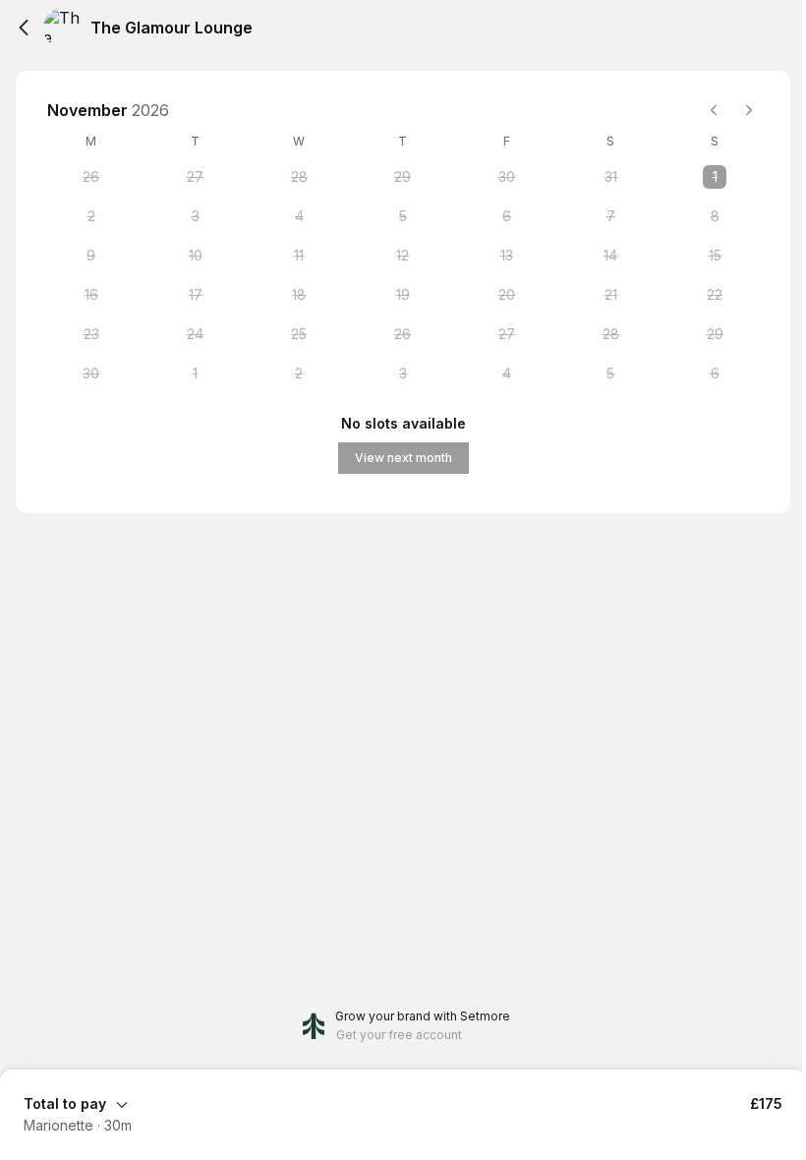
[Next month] (749, 110)
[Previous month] (713, 110)
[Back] (23, 27)
